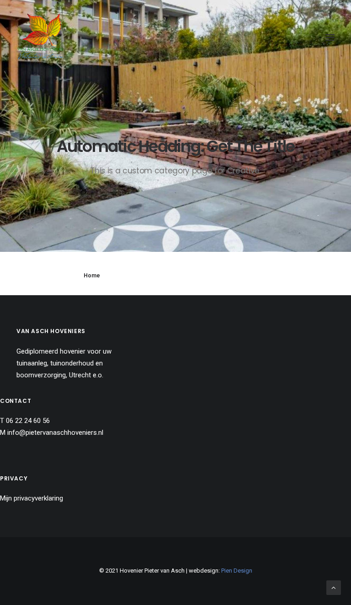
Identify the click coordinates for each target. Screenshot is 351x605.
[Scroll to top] (333, 587)
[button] (330, 37)
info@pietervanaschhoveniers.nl (55, 432)
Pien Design (236, 570)
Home (92, 275)
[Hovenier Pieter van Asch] (40, 37)
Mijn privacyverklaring (31, 498)
